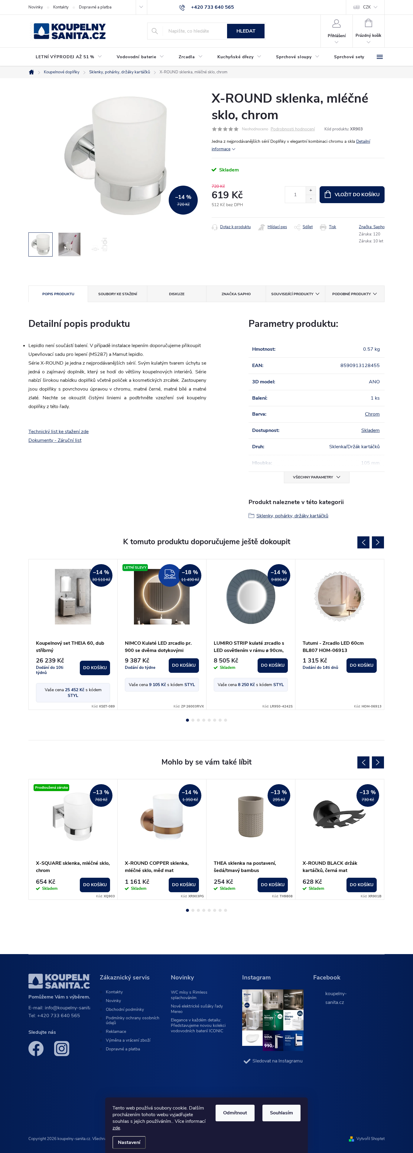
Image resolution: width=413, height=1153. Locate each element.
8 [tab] (225, 720)
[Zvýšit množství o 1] (311, 191)
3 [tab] (198, 720)
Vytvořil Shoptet (370, 1139)
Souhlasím (281, 1113)
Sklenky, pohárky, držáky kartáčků (292, 516)
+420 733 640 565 (58, 1015)
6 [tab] (214, 720)
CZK (367, 7)
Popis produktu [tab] (58, 294)
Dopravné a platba (95, 7)
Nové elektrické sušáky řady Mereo (197, 1008)
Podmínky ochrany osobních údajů (132, 1020)
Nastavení (129, 1142)
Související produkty (292, 294)
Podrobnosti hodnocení (293, 129)
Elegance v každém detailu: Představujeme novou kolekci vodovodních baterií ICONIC (198, 1025)
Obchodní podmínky (125, 1009)
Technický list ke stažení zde (58, 431)
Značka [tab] (236, 294)
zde (116, 1128)
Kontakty (61, 7)
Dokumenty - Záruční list (54, 440)
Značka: (372, 227)
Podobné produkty (351, 294)
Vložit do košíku (357, 194)
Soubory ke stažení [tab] (117, 294)
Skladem (370, 430)
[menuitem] (68, 57)
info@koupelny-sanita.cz (71, 1007)
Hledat (245, 31)
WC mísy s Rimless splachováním (189, 995)
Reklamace (116, 1031)
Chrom (372, 414)
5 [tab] (209, 720)
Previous (363, 542)
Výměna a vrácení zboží (128, 1040)
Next (378, 542)
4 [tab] (203, 720)
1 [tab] (187, 720)
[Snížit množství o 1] (311, 199)
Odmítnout (235, 1113)
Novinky (35, 7)
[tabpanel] (73, 634)
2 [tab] (192, 720)
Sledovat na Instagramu (277, 1061)
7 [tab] (220, 720)
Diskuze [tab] (176, 294)
